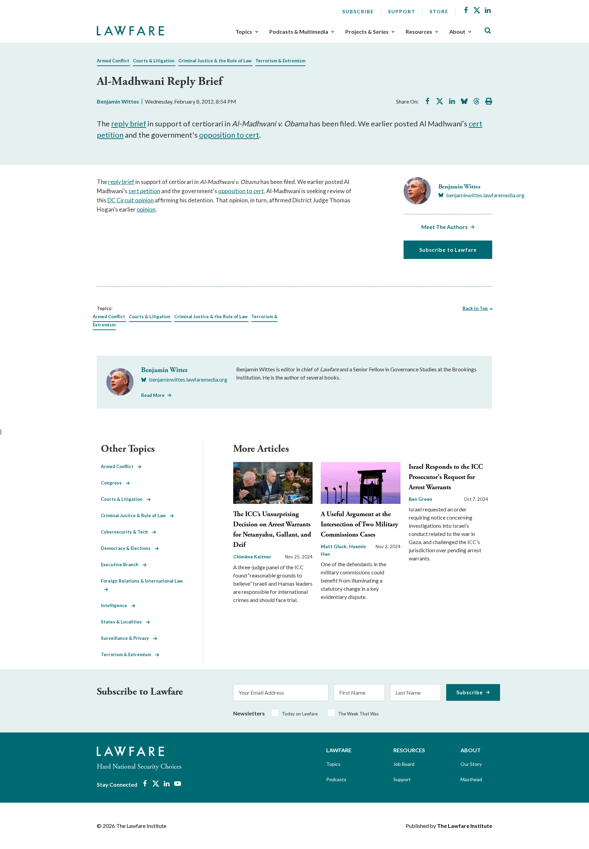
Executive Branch (121, 564)
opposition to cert (229, 134)
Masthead (471, 779)
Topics (244, 32)
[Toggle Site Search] (487, 31)
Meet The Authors (444, 226)
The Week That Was (358, 713)
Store (439, 11)
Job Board (403, 764)
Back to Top (475, 308)
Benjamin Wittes (118, 101)
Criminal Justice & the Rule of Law (215, 60)
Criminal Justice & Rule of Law (135, 515)
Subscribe (358, 11)
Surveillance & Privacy (127, 638)
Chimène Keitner (252, 556)
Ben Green (420, 499)
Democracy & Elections (128, 548)
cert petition (144, 191)
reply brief (128, 123)
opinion (146, 209)
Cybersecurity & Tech (126, 532)
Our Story (471, 764)
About (457, 32)
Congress (113, 482)
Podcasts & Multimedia (298, 32)
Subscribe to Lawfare (448, 250)
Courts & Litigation (154, 60)
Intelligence (116, 605)
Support (402, 11)
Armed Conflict (113, 60)
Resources (419, 32)
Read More (153, 395)
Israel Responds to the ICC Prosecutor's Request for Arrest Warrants (446, 477)
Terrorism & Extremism (280, 60)
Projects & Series (367, 32)
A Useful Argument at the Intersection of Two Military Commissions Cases (359, 524)
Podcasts (336, 779)
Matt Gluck (334, 546)
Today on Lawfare (300, 713)
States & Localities (123, 621)
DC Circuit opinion (130, 200)
